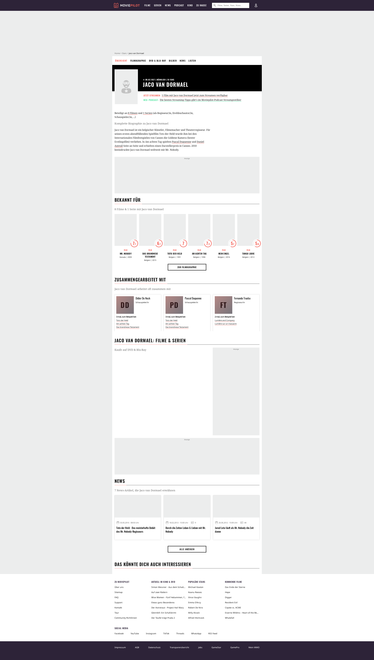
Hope (227, 592)
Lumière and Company (225, 320)
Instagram (151, 633)
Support (118, 602)
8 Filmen (132, 113)
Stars (124, 53)
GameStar (216, 647)
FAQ (116, 597)
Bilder (173, 60)
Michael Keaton (195, 587)
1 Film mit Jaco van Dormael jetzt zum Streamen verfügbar (195, 95)
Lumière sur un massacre (226, 323)
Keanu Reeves (195, 592)
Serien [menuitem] (157, 5)
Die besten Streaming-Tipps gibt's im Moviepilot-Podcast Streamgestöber (200, 100)
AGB (137, 647)
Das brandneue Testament (150, 255)
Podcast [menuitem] (179, 5)
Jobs (200, 647)
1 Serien (147, 113)
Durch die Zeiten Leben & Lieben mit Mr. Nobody (186, 529)
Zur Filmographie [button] (187, 267)
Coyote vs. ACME (233, 607)
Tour (117, 612)
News (183, 60)
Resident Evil (231, 602)
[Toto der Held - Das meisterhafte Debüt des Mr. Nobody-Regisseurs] (138, 506)
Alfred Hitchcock (196, 617)
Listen (192, 60)
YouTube (135, 633)
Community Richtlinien (126, 617)
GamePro (234, 647)
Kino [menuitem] (190, 5)
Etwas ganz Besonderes (163, 602)
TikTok (166, 633)
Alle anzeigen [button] (187, 549)
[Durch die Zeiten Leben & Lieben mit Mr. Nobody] (187, 506)
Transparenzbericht (179, 647)
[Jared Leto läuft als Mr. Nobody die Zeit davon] (236, 506)
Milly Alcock (194, 612)
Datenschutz (154, 647)
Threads (180, 633)
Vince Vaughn (195, 597)
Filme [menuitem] (147, 5)
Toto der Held (174, 253)
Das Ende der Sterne (235, 587)
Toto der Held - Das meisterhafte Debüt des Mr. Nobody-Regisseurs (135, 529)
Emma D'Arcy (194, 602)
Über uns (119, 587)
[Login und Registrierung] (256, 5)
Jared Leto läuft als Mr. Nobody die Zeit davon (234, 529)
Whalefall (229, 617)
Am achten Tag (199, 253)
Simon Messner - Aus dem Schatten (168, 587)
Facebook (119, 633)
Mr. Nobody (125, 253)
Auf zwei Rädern (159, 592)
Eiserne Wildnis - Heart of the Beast (242, 612)
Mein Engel (223, 253)
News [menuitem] (168, 5)
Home (117, 53)
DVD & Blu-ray (157, 60)
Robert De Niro (195, 607)
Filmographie (138, 60)
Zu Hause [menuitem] (201, 5)
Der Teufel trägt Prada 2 (163, 617)
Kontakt (118, 607)
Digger (228, 597)
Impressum (120, 647)
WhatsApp (196, 633)
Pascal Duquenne (181, 141)
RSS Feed (212, 633)
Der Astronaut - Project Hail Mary (167, 607)
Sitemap (119, 592)
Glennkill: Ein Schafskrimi (163, 612)
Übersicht (121, 60)
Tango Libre (248, 253)
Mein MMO (254, 647)
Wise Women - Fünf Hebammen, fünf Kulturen (168, 597)
